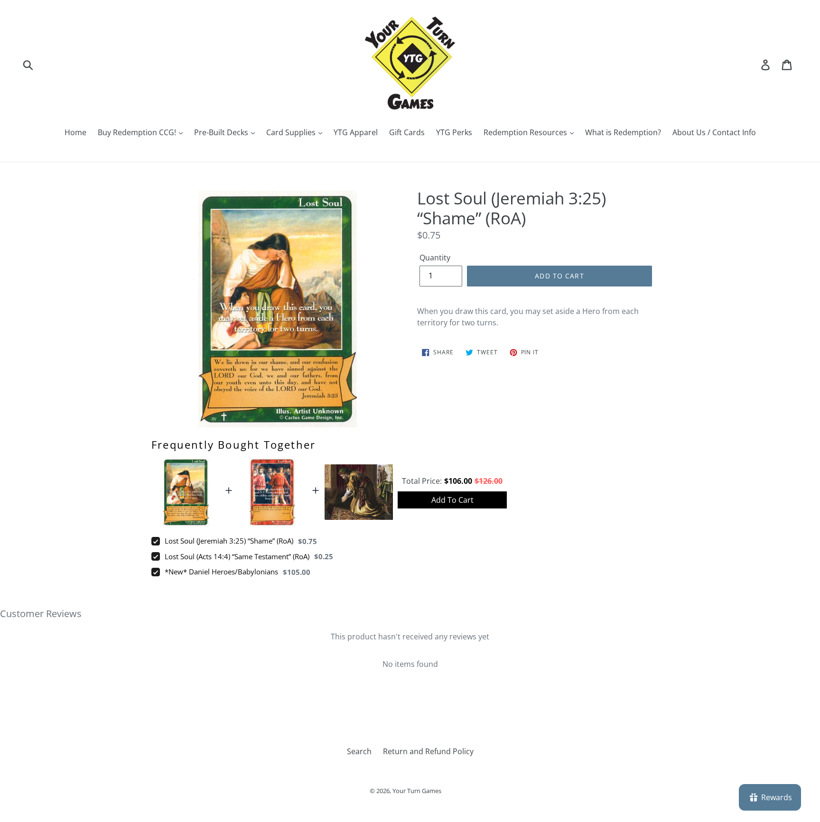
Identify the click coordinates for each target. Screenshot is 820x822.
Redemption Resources (526, 132)
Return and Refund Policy (428, 751)
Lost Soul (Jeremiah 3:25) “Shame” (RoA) (229, 540)
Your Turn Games (416, 790)
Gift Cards (407, 132)
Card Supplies (291, 132)
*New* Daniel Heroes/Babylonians (221, 571)
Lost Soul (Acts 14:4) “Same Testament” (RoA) (237, 556)
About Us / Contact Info (714, 132)
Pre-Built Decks (222, 132)
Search (359, 751)
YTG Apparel (356, 132)
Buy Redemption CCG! (138, 132)
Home (75, 132)
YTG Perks (454, 132)
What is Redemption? (623, 132)
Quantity (434, 257)
